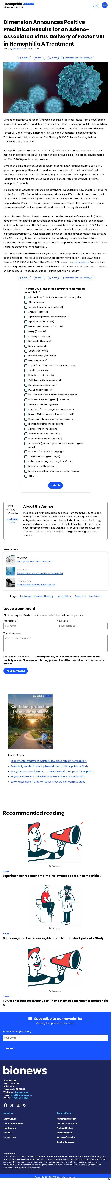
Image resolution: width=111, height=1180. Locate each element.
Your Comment (12, 633)
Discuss (25, 58)
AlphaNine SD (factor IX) (41, 321)
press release (81, 262)
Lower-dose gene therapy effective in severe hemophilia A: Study (48, 781)
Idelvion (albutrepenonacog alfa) (46, 423)
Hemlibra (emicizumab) (41, 375)
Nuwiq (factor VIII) (38, 345)
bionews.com (21, 1092)
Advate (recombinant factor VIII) (46, 306)
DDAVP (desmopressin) (40, 389)
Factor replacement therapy (36, 596)
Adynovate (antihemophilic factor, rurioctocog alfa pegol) (56, 445)
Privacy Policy (64, 1132)
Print (54, 58)
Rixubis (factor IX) (37, 360)
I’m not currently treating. (42, 466)
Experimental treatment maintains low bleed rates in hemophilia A (49, 761)
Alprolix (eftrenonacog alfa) (43, 428)
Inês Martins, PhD (20, 48)
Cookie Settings (65, 1142)
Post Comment (15, 671)
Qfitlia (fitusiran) (37, 301)
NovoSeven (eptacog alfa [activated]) (49, 399)
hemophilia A (64, 596)
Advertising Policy (66, 1118)
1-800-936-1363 (20, 1097)
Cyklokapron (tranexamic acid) (45, 380)
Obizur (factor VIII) (38, 350)
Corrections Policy (67, 1123)
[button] (96, 5)
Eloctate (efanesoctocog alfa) (45, 438)
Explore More (64, 1113)
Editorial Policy (65, 1128)
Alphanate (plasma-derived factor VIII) (49, 316)
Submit (55, 485)
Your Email (63, 621)
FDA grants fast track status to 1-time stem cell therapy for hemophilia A (52, 771)
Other (31, 475)
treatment (95, 596)
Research (80, 596)
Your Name (9, 621)
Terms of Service (66, 1137)
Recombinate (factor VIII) (42, 355)
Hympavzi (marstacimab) (42, 384)
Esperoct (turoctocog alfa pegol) (46, 451)
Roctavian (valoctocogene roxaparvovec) (51, 409)
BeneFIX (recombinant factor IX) (45, 326)
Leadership (9, 1128)
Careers (8, 1132)
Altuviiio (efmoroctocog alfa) (44, 433)
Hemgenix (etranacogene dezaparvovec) (51, 419)
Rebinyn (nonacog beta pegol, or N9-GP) (50, 461)
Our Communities (13, 1123)
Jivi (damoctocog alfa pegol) (44, 456)
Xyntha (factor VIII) (38, 370)
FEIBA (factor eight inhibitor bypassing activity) (53, 394)
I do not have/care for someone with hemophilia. (54, 297)
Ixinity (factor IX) (37, 331)
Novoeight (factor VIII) (40, 341)
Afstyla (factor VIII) (38, 311)
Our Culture (10, 1118)
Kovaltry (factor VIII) (39, 336)
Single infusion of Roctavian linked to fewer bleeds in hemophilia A (48, 776)
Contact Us (9, 1137)
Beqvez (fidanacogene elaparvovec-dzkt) (51, 414)
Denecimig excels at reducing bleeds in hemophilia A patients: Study (49, 766)
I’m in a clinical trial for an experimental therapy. (53, 470)
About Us (8, 1113)
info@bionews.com (21, 1095)
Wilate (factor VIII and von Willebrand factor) (52, 365)
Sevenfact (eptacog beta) (43, 404)
